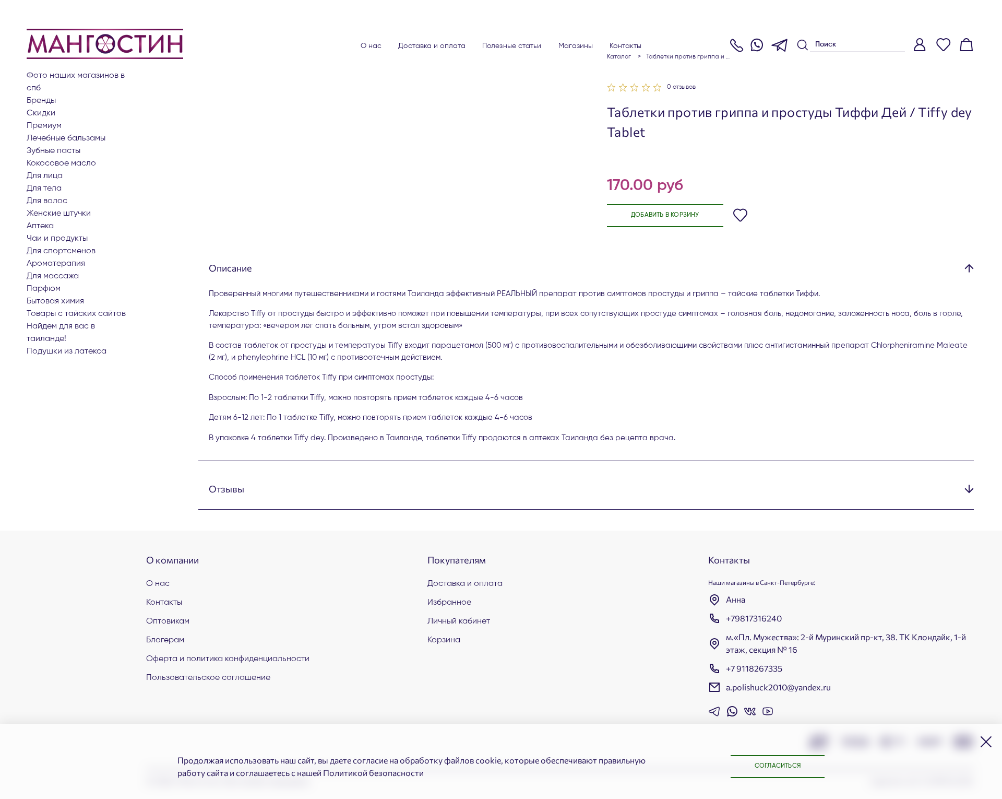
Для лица (45, 176)
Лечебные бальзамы (66, 138)
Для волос (47, 201)
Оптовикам (167, 621)
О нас (371, 46)
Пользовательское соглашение (208, 678)
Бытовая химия (55, 301)
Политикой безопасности (373, 773)
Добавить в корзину (665, 215)
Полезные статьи (512, 46)
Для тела (44, 188)
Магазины (575, 46)
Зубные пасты (53, 151)
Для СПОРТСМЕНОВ (61, 251)
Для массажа (53, 276)
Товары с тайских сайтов (76, 314)
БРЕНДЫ (41, 101)
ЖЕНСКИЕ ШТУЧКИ (59, 213)
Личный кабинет (458, 621)
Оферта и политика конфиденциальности (227, 659)
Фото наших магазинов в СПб (76, 82)
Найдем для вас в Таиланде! (61, 332)
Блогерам (165, 640)
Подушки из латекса (66, 351)
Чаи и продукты (57, 238)
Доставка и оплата (432, 46)
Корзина (443, 640)
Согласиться (778, 766)
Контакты (625, 46)
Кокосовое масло (61, 163)
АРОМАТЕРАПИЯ (56, 264)
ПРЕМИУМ (44, 126)
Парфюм (44, 289)
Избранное (449, 602)
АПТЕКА (40, 226)
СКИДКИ (41, 113)
